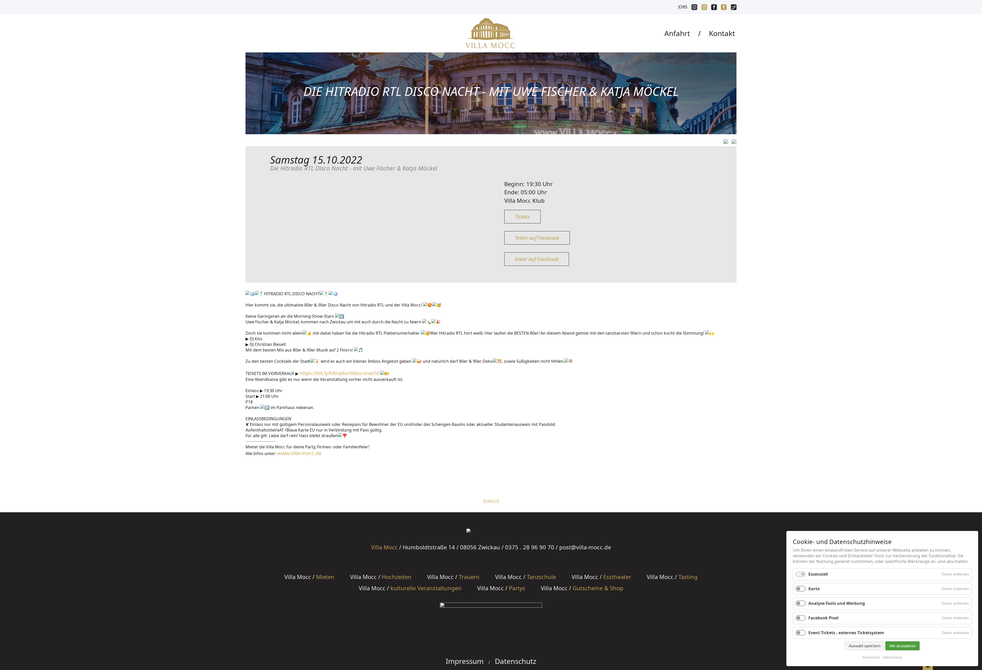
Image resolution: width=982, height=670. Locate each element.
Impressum (465, 661)
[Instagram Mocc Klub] (694, 8)
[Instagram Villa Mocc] (704, 8)
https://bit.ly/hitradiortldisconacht (339, 373)
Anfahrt (677, 33)
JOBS (682, 7)
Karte (814, 589)
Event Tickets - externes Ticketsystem (846, 632)
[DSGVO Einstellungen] (928, 666)
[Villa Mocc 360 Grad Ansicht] (733, 8)
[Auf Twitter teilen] (732, 141)
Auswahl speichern (864, 646)
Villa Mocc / (309, 577)
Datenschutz (515, 661)
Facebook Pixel (823, 618)
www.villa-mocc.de (299, 453)
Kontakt (722, 33)
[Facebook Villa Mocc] (724, 8)
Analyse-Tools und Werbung (836, 603)
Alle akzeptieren (902, 646)
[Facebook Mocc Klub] (714, 8)
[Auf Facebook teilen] (724, 141)
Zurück (491, 501)
